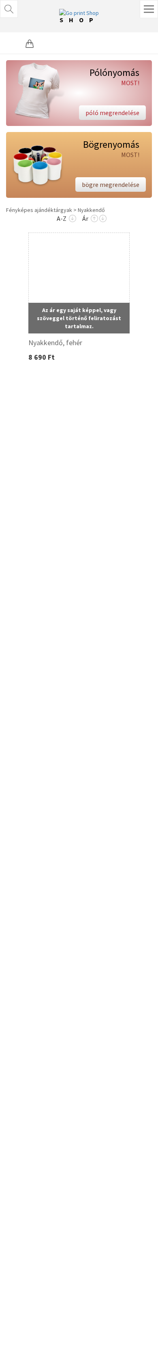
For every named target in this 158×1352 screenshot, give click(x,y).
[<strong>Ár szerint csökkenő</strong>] (103, 219)
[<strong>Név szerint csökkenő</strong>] (72, 219)
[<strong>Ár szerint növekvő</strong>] (94, 219)
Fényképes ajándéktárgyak (39, 210)
